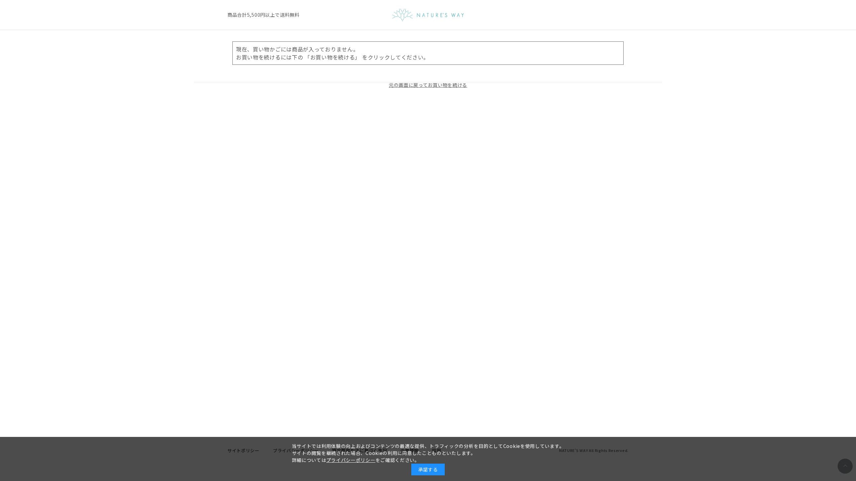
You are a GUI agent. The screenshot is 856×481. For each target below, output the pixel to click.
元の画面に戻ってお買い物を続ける (428, 85)
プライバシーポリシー (351, 460)
